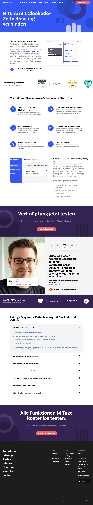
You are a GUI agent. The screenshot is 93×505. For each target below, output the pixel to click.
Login (72, 2)
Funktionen (24, 2)
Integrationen (55, 461)
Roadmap (67, 456)
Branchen (54, 456)
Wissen (46, 2)
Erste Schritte (82, 461)
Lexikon (67, 461)
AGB (55, 501)
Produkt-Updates (69, 453)
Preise (40, 2)
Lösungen (32, 2)
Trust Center (28, 501)
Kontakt (60, 2)
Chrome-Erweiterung (31, 51)
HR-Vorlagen (68, 458)
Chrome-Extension (29, 333)
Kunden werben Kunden (82, 467)
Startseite (55, 453)
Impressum (65, 501)
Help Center (81, 456)
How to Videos (82, 458)
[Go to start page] (7, 2)
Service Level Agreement (81, 472)
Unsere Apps (55, 458)
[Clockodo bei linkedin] (89, 501)
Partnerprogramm (83, 464)
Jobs (66, 467)
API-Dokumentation (83, 475)
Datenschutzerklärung (42, 501)
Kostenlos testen (46, 229)
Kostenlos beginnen (83, 2)
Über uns (53, 2)
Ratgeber (67, 464)
